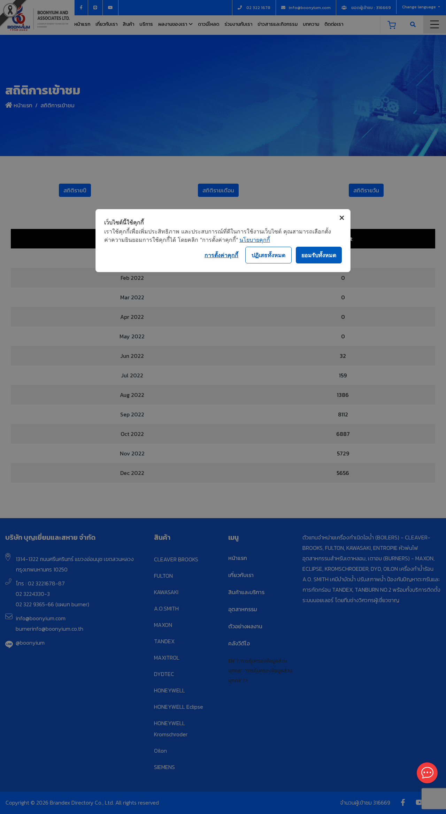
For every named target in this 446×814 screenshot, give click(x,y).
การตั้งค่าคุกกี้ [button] (221, 255)
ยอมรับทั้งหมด (318, 255)
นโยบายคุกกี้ (254, 239)
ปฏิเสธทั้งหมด (268, 255)
